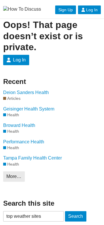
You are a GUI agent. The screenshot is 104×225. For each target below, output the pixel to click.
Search (75, 216)
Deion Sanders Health (26, 92)
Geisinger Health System (28, 108)
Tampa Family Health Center (32, 157)
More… (13, 176)
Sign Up (65, 9)
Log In (92, 9)
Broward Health (19, 125)
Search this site (28, 203)
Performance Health (23, 141)
